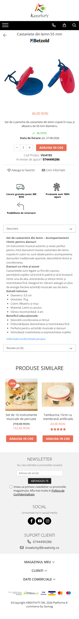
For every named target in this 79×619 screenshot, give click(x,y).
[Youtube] (39, 521)
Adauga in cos (51, 148)
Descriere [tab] (12, 228)
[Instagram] (47, 521)
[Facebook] (31, 521)
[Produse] (5, 26)
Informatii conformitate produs (26, 339)
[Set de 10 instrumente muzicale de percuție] (21, 394)
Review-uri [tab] (15, 348)
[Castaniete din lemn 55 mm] (39, 77)
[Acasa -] (40, 10)
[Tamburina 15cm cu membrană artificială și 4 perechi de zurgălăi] (58, 394)
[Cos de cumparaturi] (64, 25)
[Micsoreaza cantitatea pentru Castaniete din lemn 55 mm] (17, 147)
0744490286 (42, 542)
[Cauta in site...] (74, 25)
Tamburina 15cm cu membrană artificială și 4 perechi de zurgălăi (58, 417)
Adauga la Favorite (23, 170)
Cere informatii (55, 170)
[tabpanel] (39, 77)
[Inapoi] (3, 35)
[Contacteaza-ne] (54, 25)
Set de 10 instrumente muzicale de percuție (21, 417)
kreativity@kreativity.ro (42, 547)
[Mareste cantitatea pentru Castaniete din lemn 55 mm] (30, 147)
